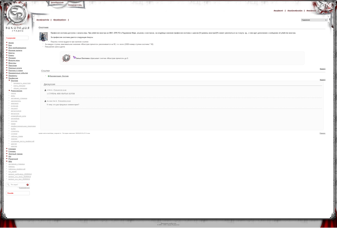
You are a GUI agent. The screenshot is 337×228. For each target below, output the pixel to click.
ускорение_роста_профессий (22, 141)
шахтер (14, 144)
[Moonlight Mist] (56, 101)
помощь (11, 167)
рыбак (13, 129)
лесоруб (14, 108)
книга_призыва (19, 86)
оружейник (15, 119)
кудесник (14, 106)
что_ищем (12, 172)
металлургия (16, 111)
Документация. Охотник (59, 76)
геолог (13, 93)
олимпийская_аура (18, 116)
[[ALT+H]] (17, 17)
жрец (13, 96)
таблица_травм (17, 136)
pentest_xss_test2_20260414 (19, 177)
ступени (14, 134)
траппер (14, 139)
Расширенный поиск (24, 187)
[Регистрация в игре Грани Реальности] (75, 7)
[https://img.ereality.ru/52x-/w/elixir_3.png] (74, 58)
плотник (14, 121)
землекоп (14, 103)
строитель (15, 131)
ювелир (14, 146)
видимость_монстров (22, 83)
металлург (15, 114)
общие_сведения (20, 88)
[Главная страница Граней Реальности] (57, 5)
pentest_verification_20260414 (20, 174)
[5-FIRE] (51, 90)
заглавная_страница (19, 98)
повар (13, 124)
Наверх (322, 133)
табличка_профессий (16, 169)
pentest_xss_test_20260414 (19, 179)
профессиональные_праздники (23, 126)
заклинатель (16, 101)
